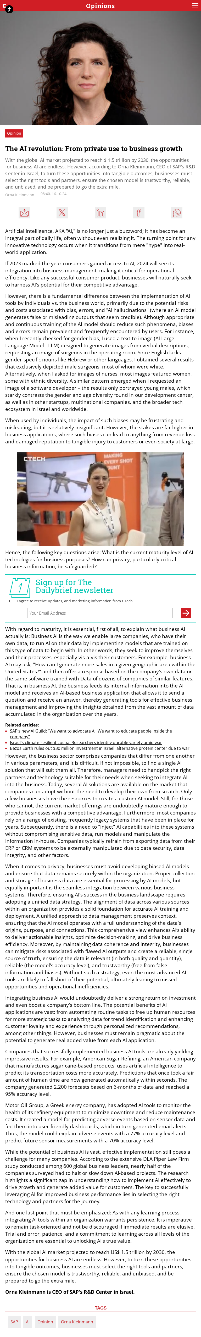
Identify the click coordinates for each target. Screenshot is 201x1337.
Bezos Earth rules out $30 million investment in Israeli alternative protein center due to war (99, 748)
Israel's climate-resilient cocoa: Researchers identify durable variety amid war (86, 742)
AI (28, 1322)
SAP (14, 1322)
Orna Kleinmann (77, 1322)
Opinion (45, 1322)
